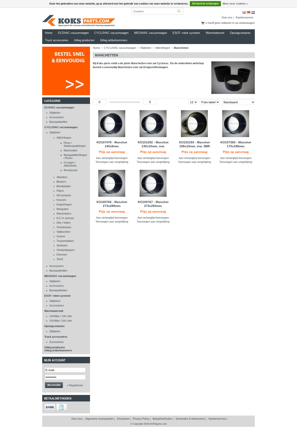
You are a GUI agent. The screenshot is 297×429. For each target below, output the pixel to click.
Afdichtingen (64, 137)
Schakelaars (64, 227)
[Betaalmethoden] (49, 409)
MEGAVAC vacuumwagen (150, 32)
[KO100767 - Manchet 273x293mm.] (153, 183)
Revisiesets (70, 170)
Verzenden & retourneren (190, 418)
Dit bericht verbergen (205, 3)
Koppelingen (64, 204)
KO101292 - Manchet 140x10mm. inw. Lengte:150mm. (153, 146)
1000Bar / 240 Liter (60, 320)
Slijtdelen (54, 112)
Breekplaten (64, 186)
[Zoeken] (179, 11)
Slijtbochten (63, 231)
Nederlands (253, 12)
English (244, 12)
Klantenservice (244, 17)
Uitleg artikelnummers (113, 40)
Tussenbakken (65, 240)
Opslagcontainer (240, 32)
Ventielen (62, 245)
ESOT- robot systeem (186, 32)
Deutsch (248, 12)
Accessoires (56, 117)
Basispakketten (58, 121)
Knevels (61, 199)
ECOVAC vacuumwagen (73, 32)
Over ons (227, 17)
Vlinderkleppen (66, 250)
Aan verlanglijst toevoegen (112, 158)
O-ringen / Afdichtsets (70, 164)
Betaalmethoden (162, 418)
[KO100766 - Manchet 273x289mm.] (112, 183)
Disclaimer (123, 418)
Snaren (61, 236)
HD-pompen (64, 195)
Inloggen (53, 385)
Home (48, 32)
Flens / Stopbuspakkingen (75, 144)
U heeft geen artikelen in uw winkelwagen (230, 23)
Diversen (62, 254)
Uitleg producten (84, 40)
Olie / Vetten (64, 222)
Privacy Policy (141, 418)
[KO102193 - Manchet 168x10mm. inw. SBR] (194, 123)
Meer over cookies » (235, 3)
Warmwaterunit (215, 32)
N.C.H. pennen (65, 218)
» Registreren (75, 385)
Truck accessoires (56, 40)
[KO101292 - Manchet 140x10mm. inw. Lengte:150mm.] (153, 123)
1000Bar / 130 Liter (60, 316)
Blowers (61, 181)
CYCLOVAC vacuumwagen (111, 32)
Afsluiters (62, 177)
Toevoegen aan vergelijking (111, 162)
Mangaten (62, 209)
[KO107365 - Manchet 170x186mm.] (236, 123)
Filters (60, 190)
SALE (60, 259)
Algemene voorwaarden (99, 418)
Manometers (64, 213)
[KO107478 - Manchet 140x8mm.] (112, 123)
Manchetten (71, 150)
